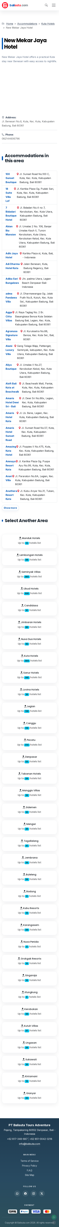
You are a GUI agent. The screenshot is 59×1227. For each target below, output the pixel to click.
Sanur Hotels (31, 673)
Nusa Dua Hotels (30, 639)
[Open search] (46, 5)
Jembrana (31, 857)
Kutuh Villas (30, 1026)
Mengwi (31, 824)
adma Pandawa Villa (11, 297)
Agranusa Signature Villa (12, 335)
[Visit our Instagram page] (33, 1193)
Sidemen (30, 807)
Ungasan (31, 1043)
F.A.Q (29, 1170)
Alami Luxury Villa (10, 350)
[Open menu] (53, 5)
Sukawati (31, 1059)
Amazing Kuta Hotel (11, 450)
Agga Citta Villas (9, 316)
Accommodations (27, 23)
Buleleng (30, 874)
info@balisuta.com (29, 1143)
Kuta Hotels (48, 23)
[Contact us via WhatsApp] (54, 1217)
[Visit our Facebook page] (25, 1193)
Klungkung (31, 992)
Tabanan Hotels (31, 773)
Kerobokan (31, 1009)
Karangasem (31, 925)
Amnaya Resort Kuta (11, 465)
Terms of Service (29, 1160)
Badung (31, 891)
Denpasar (31, 757)
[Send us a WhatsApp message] (17, 1193)
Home (9, 23)
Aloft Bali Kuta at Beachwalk (12, 387)
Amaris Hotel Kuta (10, 417)
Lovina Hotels (30, 689)
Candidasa (31, 605)
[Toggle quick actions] (54, 1223)
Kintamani (30, 1076)
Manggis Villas (31, 790)
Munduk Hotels (30, 538)
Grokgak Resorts (30, 958)
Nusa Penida (31, 942)
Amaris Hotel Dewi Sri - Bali (12, 402)
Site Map (29, 1175)
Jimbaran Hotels (30, 622)
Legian (30, 706)
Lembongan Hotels (31, 555)
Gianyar (31, 1093)
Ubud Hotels (31, 588)
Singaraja (31, 975)
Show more (10, 507)
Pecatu (30, 740)
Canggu (30, 723)
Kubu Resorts (30, 908)
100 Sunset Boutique (11, 178)
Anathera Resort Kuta (11, 495)
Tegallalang (30, 841)
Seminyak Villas (31, 572)
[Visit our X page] (42, 1193)
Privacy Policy (29, 1165)
